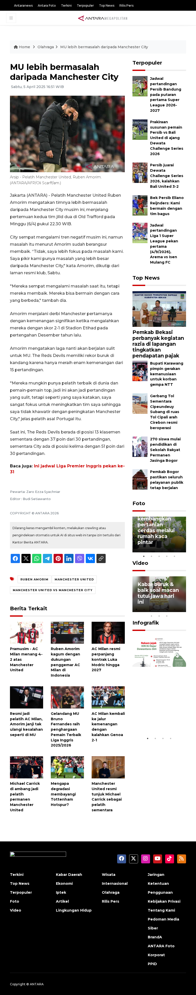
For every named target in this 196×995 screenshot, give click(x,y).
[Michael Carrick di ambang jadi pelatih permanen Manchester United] (26, 767)
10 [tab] (166, 615)
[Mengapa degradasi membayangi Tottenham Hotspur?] (67, 767)
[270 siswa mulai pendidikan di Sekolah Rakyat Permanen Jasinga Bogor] (140, 446)
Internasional (115, 883)
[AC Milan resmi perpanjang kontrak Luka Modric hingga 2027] (108, 632)
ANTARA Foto (161, 946)
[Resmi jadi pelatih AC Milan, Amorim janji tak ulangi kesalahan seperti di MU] (26, 697)
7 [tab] (182, 609)
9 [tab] (159, 615)
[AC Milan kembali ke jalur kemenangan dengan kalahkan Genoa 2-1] (108, 697)
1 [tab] (143, 556)
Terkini (66, 5)
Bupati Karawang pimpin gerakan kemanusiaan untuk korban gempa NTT (166, 374)
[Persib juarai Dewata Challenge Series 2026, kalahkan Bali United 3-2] (140, 172)
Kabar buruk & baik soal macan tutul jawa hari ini (158, 593)
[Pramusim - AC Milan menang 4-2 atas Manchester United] (26, 632)
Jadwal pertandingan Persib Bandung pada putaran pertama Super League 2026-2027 (165, 94)
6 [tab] (174, 609)
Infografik (145, 623)
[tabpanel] (159, 534)
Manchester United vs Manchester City (53, 590)
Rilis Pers (126, 5)
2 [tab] (151, 556)
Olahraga (46, 47)
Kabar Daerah (69, 874)
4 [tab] (166, 556)
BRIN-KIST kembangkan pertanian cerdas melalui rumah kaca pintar (156, 527)
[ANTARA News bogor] (102, 18)
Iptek (61, 892)
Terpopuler (85, 5)
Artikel (62, 901)
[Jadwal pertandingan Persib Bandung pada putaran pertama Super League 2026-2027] (140, 86)
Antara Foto (47, 5)
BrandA (155, 937)
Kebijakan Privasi (164, 901)
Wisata (108, 874)
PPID (152, 964)
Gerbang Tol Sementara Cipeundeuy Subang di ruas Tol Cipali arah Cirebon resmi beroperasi (164, 412)
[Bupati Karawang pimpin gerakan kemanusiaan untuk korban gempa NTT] (140, 370)
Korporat (156, 955)
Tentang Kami (161, 910)
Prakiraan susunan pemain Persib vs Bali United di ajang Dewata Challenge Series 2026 (166, 138)
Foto (138, 503)
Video (140, 563)
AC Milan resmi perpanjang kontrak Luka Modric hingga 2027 (106, 659)
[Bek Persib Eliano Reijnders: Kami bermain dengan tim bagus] (140, 205)
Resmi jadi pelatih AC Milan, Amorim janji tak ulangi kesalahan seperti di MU (26, 724)
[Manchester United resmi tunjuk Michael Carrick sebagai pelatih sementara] (108, 767)
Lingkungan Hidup (74, 910)
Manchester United (74, 579)
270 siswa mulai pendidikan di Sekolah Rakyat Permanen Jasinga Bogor (165, 450)
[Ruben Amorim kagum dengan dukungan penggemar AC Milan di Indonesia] (67, 632)
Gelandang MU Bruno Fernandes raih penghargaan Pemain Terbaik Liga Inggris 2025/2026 (66, 729)
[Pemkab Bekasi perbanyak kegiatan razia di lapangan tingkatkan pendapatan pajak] (159, 308)
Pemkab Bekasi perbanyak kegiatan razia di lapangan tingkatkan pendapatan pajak (158, 344)
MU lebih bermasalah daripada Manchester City (104, 47)
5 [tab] (174, 556)
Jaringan (156, 874)
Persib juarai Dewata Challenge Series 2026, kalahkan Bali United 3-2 (166, 176)
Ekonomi (64, 883)
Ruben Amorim (34, 579)
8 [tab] (151, 615)
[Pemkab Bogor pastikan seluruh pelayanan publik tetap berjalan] (140, 479)
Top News (106, 5)
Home (24, 47)
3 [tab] (159, 556)
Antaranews (23, 5)
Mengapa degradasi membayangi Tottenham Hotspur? (63, 794)
